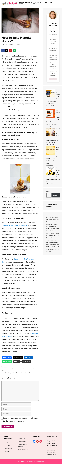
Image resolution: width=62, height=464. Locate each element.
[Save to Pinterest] (10, 50)
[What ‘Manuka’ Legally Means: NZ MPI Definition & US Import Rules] (50, 150)
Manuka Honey (24, 2)
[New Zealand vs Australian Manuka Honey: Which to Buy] (50, 171)
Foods (5, 367)
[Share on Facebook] (3, 50)
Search (48, 191)
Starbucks (48, 2)
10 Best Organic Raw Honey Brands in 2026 (17, 373)
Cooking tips (32, 4)
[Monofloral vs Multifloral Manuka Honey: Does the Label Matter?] (50, 132)
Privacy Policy (7, 446)
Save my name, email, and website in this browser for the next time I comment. (20, 419)
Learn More (53, 79)
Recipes (38, 2)
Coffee (21, 4)
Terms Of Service (8, 448)
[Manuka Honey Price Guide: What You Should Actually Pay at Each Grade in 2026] (50, 93)
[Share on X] (6, 50)
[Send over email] (14, 50)
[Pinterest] (37, 441)
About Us (6, 443)
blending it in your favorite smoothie (14, 225)
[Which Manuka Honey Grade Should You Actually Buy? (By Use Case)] (50, 114)
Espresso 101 (21, 438)
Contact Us (7, 451)
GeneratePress (40, 461)
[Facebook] (34, 441)
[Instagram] (40, 441)
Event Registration (23, 449)
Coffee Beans (22, 441)
